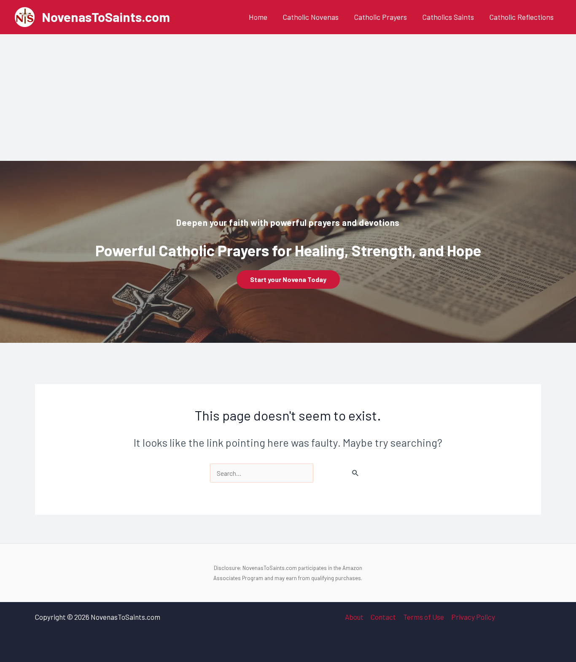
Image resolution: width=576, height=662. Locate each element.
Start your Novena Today (288, 279)
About (354, 617)
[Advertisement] (288, 97)
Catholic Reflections (521, 17)
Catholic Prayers (380, 17)
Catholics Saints (448, 17)
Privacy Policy (473, 617)
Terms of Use (423, 617)
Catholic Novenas (311, 17)
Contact (383, 617)
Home (258, 17)
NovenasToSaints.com (106, 16)
